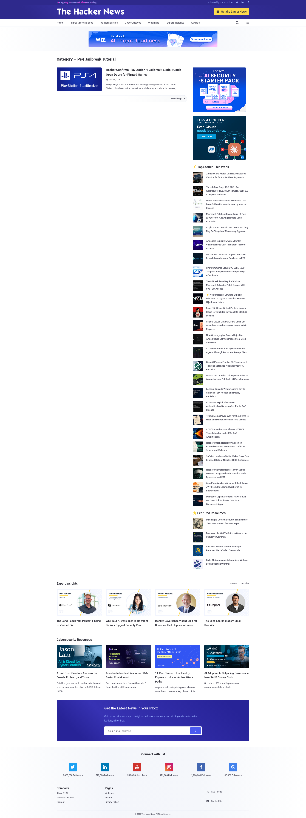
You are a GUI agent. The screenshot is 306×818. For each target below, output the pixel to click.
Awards (195, 22)
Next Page (178, 98)
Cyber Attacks (133, 22)
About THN (62, 793)
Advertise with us (65, 797)
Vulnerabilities (109, 22)
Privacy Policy (112, 802)
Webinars (153, 22)
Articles (245, 583)
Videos (233, 583)
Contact (60, 802)
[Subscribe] (195, 730)
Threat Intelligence (82, 22)
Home (60, 22)
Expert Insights (175, 22)
